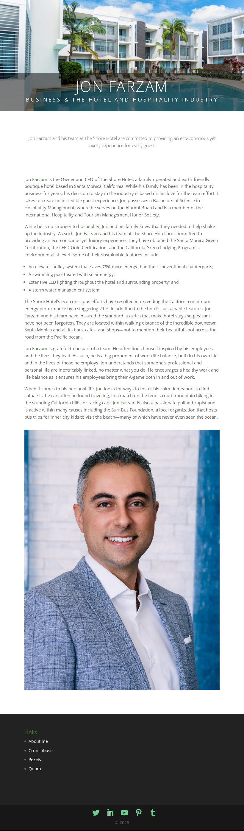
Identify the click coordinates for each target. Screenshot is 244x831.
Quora (35, 768)
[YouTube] (124, 813)
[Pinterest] (138, 813)
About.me (38, 741)
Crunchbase (41, 750)
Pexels (35, 759)
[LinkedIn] (110, 813)
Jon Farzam (35, 179)
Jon (123, 200)
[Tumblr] (153, 813)
